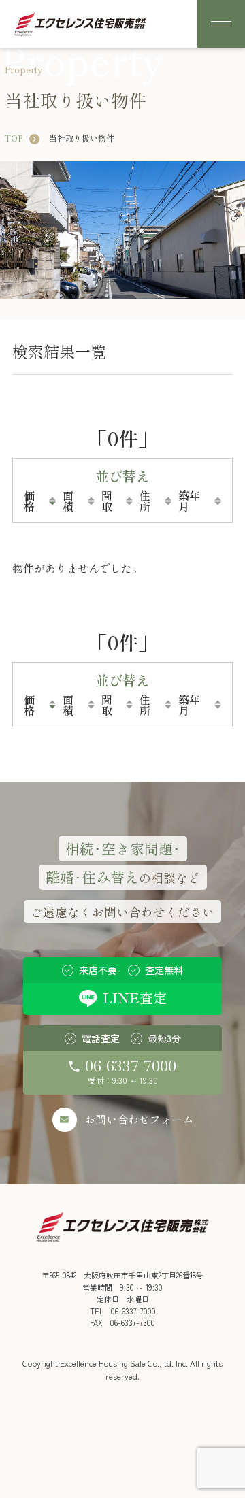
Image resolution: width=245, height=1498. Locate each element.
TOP (13, 138)
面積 (68, 501)
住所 (145, 501)
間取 (106, 501)
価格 (29, 501)
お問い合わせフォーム (138, 1119)
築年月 (189, 501)
